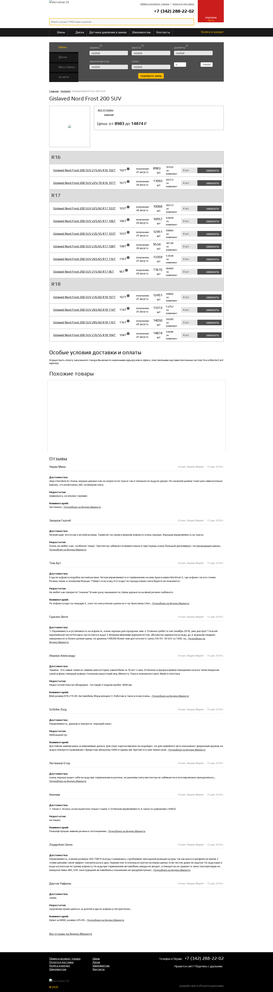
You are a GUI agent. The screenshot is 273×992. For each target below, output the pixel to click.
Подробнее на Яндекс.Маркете (82, 506)
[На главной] (78, 7)
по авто (63, 77)
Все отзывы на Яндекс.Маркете (70, 934)
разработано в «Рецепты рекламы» (202, 985)
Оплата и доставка (61, 962)
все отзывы (105, 110)
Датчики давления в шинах (108, 32)
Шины (61, 32)
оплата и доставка (183, 3)
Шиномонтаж (141, 32)
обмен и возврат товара (154, 3)
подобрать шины (151, 75)
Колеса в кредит (212, 32)
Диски (80, 32)
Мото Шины (66, 67)
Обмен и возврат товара (64, 958)
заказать (212, 170)
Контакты (163, 32)
